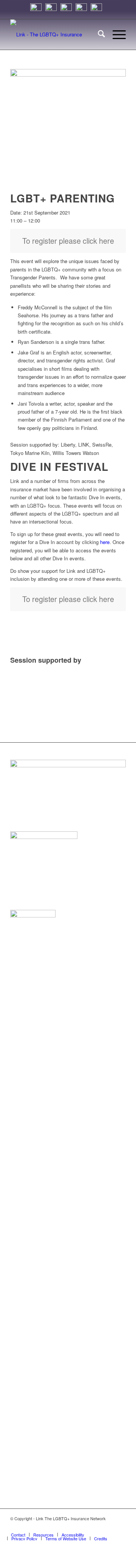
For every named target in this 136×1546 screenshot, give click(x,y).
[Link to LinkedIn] (86, 1526)
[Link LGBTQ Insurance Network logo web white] (56, 34)
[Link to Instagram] (74, 1526)
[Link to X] (97, 1526)
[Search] (97, 34)
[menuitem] (97, 34)
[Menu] (115, 34)
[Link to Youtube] (120, 1526)
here (105, 542)
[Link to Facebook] (108, 1526)
